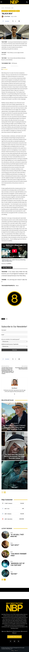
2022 (12, 8)
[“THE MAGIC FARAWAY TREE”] (5, 554)
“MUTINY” (14, 487)
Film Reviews (7, 8)
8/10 (6, 318)
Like (23, 508)
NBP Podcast (14, 423)
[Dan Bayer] (2, 16)
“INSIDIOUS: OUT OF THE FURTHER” (17, 564)
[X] (14, 393)
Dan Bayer (4, 11)
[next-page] (5, 492)
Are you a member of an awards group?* (10, 339)
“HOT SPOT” (14, 545)
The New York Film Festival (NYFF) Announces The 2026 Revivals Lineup (14, 456)
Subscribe (21, 518)
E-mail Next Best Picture (14, 636)
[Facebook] (10, 641)
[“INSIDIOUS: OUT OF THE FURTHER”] (5, 564)
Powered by (3, 263)
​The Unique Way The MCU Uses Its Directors (21, 368)
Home (2, 8)
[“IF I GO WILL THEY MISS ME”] (5, 535)
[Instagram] (14, 641)
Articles (14, 452)
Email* (2, 334)
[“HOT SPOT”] (5, 544)
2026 (14, 485)
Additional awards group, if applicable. (10, 344)
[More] (19, 21)
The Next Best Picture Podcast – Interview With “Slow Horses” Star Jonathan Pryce (15, 427)
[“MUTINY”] (14, 475)
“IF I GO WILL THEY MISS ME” (17, 535)
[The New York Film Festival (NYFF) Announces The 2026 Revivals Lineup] (14, 446)
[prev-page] (2, 492)
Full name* (3, 330)
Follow (22, 503)
